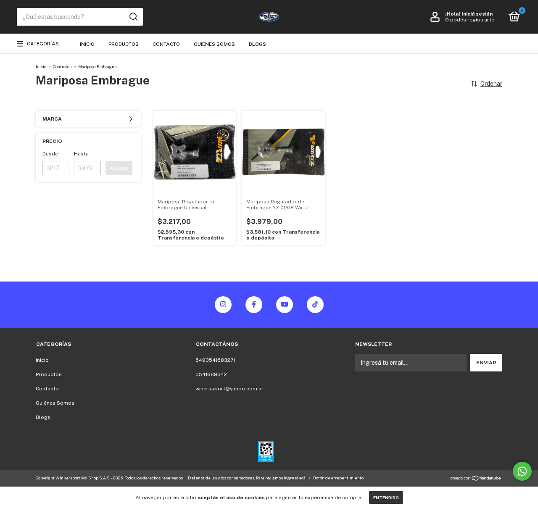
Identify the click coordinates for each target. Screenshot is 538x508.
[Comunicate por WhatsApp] (522, 471)
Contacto (166, 44)
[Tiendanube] (476, 479)
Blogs (257, 44)
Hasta (81, 154)
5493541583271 (215, 360)
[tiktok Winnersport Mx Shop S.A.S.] (315, 304)
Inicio (87, 44)
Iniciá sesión (477, 14)
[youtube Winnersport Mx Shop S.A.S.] (284, 304)
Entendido (386, 497)
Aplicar (119, 168)
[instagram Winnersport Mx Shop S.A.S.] (223, 304)
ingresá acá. (295, 477)
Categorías (43, 44)
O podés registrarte (469, 20)
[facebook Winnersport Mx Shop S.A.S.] (253, 304)
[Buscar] (133, 16)
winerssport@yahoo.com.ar (229, 389)
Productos (123, 44)
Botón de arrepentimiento (338, 477)
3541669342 (211, 374)
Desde (50, 154)
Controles (62, 66)
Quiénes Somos (214, 44)
